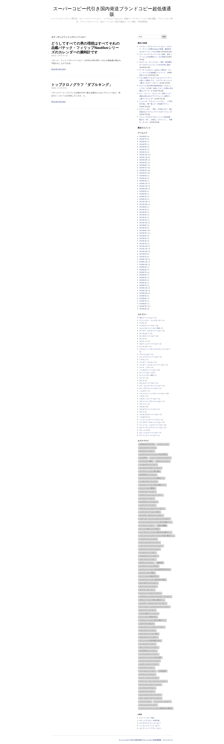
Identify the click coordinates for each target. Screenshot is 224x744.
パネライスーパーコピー (147, 505)
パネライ (142, 396)
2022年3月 (143, 238)
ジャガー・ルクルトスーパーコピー (152, 365)
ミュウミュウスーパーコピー (150, 420)
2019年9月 (143, 296)
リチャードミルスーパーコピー (149, 661)
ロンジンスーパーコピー (148, 435)
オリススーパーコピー (147, 451)
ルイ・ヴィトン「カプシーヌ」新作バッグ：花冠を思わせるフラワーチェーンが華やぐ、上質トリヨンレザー (155, 96)
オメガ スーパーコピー (147, 691)
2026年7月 (143, 139)
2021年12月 (143, 246)
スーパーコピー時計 (146, 375)
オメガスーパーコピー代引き (149, 566)
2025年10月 (143, 160)
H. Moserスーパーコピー (148, 650)
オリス (141, 339)
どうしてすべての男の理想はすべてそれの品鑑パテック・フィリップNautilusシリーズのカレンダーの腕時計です (85, 47)
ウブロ (141, 323)
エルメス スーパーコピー (148, 447)
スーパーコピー (145, 372)
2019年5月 (143, 306)
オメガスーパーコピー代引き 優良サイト (152, 485)
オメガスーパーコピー (147, 336)
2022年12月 (143, 223)
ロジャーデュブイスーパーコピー (151, 427)
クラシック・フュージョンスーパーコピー (153, 681)
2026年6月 (143, 141)
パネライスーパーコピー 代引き (150, 512)
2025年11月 (143, 157)
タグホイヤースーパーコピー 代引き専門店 (153, 454)
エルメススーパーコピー (147, 630)
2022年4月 (143, 236)
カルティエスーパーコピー (149, 344)
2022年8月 (143, 225)
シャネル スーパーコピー (148, 552)
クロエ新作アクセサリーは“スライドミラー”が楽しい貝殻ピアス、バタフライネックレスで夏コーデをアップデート (155, 80)
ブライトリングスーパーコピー (150, 401)
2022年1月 (143, 243)
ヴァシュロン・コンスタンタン (150, 320)
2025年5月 (143, 173)
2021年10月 (143, 251)
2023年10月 (143, 204)
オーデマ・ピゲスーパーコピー (150, 331)
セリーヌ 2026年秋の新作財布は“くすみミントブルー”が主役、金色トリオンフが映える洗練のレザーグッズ (156, 88)
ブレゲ (141, 412)
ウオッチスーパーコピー (147, 559)
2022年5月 (143, 233)
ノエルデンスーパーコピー (148, 539)
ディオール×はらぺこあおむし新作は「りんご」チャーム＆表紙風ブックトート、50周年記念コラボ (155, 72)
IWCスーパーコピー (146, 318)
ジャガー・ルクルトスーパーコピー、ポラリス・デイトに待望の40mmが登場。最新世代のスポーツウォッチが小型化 (155, 49)
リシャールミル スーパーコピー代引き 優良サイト (155, 522)
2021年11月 (143, 249)
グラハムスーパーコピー (147, 671)
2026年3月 (143, 149)
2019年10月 (143, 293)
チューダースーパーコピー (149, 388)
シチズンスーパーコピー (147, 491)
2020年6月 (143, 275)
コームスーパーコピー (147, 498)
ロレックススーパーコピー (149, 433)
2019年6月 (143, 304)
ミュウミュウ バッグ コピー (149, 726)
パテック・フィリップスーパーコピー (155, 519)
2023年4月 (143, 215)
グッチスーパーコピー (147, 525)
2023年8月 (143, 207)
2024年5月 (143, 196)
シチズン (142, 359)
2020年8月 (143, 270)
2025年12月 (143, 154)
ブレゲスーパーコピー (147, 667)
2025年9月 (143, 162)
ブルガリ (142, 406)
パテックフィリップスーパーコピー (152, 393)
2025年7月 (143, 168)
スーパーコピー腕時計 (147, 488)
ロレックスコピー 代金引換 (149, 720)
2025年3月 (143, 178)
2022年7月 (143, 228)
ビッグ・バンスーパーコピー (149, 678)
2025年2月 (143, 181)
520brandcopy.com (147, 444)
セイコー (142, 378)
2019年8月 (143, 298)
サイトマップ (168, 740)
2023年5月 (143, 212)
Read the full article (58, 69)
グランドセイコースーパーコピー (150, 694)
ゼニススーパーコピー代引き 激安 (150, 657)
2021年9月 (143, 254)
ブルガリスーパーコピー (148, 409)
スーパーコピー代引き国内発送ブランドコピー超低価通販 (140, 740)
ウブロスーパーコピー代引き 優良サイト (152, 620)
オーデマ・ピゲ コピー (147, 590)
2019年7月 (143, 301)
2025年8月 (143, 165)
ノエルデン (143, 391)
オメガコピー (144, 333)
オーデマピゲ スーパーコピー (150, 723)
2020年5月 (143, 277)
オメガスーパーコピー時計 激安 (150, 471)
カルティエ (143, 341)
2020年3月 (143, 283)
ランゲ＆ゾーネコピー (147, 688)
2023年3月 (143, 217)
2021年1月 (143, 256)
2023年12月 (143, 202)
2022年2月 (143, 241)
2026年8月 (143, 136)
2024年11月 (143, 186)
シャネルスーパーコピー (148, 370)
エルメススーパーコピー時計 (150, 328)
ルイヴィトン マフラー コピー (150, 728)
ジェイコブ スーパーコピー (149, 357)
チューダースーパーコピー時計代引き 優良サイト (155, 532)
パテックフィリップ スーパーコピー (151, 546)
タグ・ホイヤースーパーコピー (150, 386)
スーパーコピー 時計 (146, 718)
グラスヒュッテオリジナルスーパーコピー (154, 349)
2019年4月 (143, 309)
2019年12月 (143, 288)
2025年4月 (143, 175)
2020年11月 (143, 262)
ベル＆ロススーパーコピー (148, 464)
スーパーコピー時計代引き (148, 617)
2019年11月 (143, 290)
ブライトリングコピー (147, 674)
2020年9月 (143, 267)
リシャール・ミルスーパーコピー (151, 425)
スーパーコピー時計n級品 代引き (150, 640)
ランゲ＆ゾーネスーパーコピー (150, 422)
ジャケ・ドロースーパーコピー (160, 458)
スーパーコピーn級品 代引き (149, 576)
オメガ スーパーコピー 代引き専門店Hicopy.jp (155, 569)
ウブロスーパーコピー (147, 325)
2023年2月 (143, 220)
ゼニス (141, 380)
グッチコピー (144, 346)
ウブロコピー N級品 (146, 461)
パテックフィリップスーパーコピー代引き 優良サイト (157, 535)
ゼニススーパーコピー (147, 383)
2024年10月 (143, 189)
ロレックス (143, 430)
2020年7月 (143, 272)
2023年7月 (143, 209)
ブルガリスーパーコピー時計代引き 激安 (152, 579)
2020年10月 (143, 264)
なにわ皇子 (143, 458)
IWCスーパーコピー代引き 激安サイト (152, 600)
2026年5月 (143, 144)
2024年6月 (143, 194)
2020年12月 (143, 259)
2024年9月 (143, 191)
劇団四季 (160, 562)
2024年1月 (143, 199)
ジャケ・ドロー (145, 367)
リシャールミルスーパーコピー (149, 542)
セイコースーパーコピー (147, 610)
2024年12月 (143, 183)
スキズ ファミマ (163, 444)
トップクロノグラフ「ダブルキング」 (82, 84)
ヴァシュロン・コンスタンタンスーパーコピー (154, 606)
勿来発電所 (162, 671)
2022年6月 (143, 230)
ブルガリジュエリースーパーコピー (151, 495)
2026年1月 (143, 152)
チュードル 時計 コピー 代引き (149, 529)
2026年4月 (143, 147)
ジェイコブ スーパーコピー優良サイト (152, 478)
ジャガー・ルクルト (146, 362)
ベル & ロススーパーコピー (149, 414)
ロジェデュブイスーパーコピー (149, 549)
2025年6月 (143, 170)
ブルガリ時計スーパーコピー (149, 613)
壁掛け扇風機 (162, 525)
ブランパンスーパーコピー (148, 705)
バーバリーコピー (145, 701)
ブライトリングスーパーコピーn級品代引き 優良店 (156, 708)
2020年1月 (143, 285)
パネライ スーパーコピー (148, 399)
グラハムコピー (145, 354)
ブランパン (143, 404)
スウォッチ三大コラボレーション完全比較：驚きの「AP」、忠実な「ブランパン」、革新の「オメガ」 (155, 119)
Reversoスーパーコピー (148, 474)
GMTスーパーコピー (162, 461)
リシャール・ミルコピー (162, 701)
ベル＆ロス (143, 417)
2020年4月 (143, 280)
